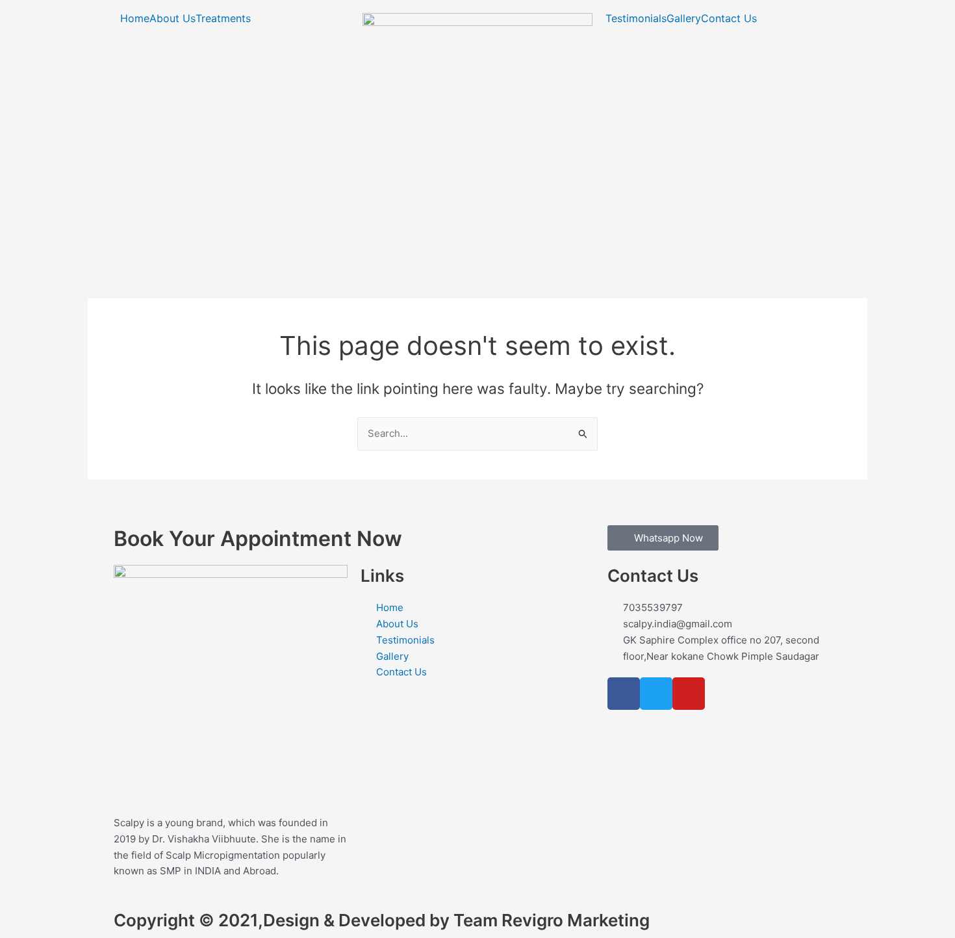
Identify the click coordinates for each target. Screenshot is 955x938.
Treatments (223, 18)
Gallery (684, 18)
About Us (172, 18)
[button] (226, 18)
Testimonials (636, 18)
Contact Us (729, 18)
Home (134, 18)
